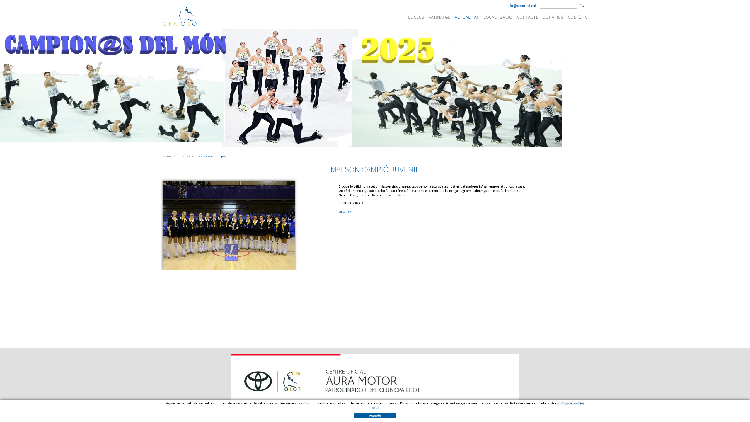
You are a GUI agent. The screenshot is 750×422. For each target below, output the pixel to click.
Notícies (187, 156)
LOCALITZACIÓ (497, 17)
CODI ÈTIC (577, 17)
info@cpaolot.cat (521, 5)
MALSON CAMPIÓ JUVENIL (214, 156)
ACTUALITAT (467, 17)
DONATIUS (553, 17)
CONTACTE (527, 17)
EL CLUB (416, 17)
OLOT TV (345, 212)
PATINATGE (439, 17)
